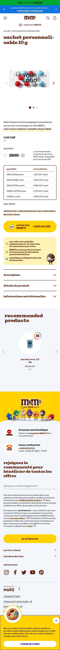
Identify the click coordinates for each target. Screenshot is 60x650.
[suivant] (56, 9)
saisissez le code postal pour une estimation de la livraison (29, 213)
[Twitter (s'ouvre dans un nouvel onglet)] (24, 572)
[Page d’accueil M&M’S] (30, 18)
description (11, 274)
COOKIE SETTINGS (11, 596)
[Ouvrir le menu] (5, 18)
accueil (6, 31)
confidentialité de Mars (30, 500)
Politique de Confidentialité (16, 601)
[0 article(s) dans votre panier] (55, 18)
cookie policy (18, 633)
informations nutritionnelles (24, 296)
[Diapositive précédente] (4, 351)
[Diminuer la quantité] (5, 155)
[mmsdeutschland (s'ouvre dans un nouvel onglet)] (15, 572)
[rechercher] (48, 18)
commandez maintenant (30, 11)
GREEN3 (38, 2)
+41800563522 (27, 448)
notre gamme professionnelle (26, 31)
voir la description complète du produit (27, 129)
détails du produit (16, 285)
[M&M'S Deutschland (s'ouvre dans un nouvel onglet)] (33, 572)
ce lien (29, 526)
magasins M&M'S (37, 433)
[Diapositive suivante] (54, 83)
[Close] (56, 620)
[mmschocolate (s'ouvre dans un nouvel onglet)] (6, 572)
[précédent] (4, 9)
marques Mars (17, 518)
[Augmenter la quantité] (22, 155)
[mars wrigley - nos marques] (12, 589)
